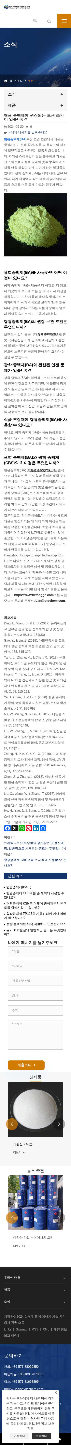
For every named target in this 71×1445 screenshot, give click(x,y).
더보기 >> (19, 1152)
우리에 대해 (12, 1277)
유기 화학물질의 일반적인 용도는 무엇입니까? (35, 932)
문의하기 (13, 1355)
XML (46, 1329)
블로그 (31, 80)
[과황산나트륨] (35, 1109)
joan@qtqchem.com (29, 1389)
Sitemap (21, 1329)
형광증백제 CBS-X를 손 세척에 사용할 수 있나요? (34, 895)
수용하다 (41, 1436)
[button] (12, 1124)
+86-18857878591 (31, 1374)
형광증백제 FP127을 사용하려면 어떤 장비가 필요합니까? (35, 916)
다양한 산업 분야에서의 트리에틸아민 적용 (35, 1237)
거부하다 (19, 1436)
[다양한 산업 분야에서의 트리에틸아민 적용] (35, 1202)
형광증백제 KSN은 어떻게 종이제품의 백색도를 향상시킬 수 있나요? (35, 905)
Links (7, 1329)
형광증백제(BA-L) (18, 887)
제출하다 (26, 1065)
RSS (35, 1329)
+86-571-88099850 (25, 1366)
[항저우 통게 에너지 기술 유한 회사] (17, 7)
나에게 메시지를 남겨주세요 (27, 132)
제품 (7, 1289)
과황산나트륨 (22, 1144)
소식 (19, 80)
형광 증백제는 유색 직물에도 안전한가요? (35, 924)
